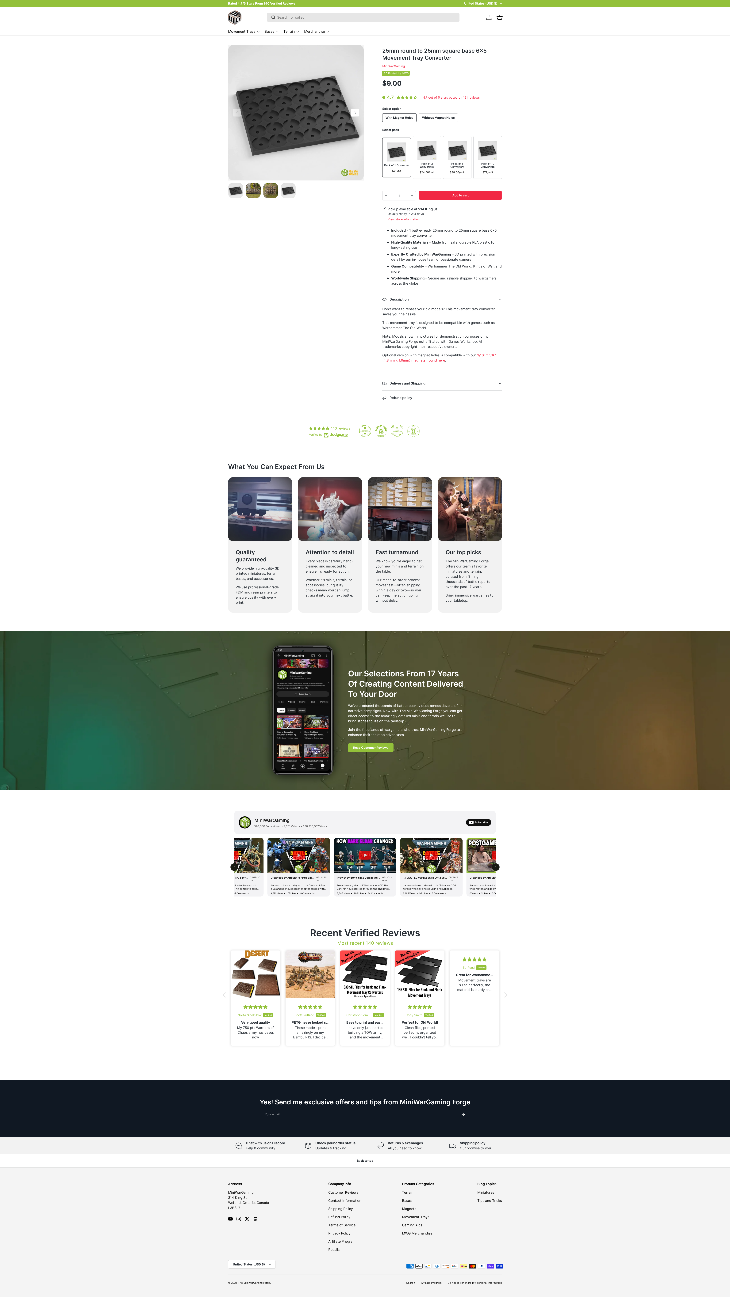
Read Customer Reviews (370, 747)
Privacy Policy (339, 1233)
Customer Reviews (343, 1192)
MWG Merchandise (417, 1233)
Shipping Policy (340, 1209)
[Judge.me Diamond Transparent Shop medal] (365, 431)
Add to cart (460, 195)
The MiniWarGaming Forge (254, 1282)
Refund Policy (339, 1217)
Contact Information (344, 1201)
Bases (269, 31)
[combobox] (363, 17)
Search (410, 1282)
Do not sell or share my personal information (475, 1282)
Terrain (289, 31)
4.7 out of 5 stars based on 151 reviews (451, 97)
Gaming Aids (412, 1225)
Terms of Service (341, 1225)
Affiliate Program (341, 1241)
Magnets (409, 1209)
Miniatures (485, 1192)
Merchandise (314, 31)
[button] (499, 17)
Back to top (365, 1160)
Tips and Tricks (489, 1201)
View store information (404, 219)
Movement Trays (241, 31)
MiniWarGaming (393, 66)
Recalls (334, 1250)
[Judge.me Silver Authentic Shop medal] (397, 431)
